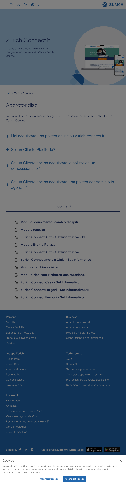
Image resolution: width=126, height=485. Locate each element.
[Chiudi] (120, 460)
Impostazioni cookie (49, 479)
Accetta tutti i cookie (74, 479)
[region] (63, 470)
